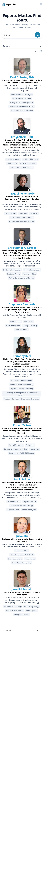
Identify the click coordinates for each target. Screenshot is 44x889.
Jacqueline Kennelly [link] (22, 193)
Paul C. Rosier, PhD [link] (22, 77)
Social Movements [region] (21, 330)
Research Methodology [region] (13, 606)
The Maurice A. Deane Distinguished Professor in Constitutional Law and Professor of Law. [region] (22, 545)
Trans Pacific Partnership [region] (21, 563)
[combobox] (19, 35)
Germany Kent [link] (22, 356)
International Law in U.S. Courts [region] (22, 555)
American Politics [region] (29, 274)
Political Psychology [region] (31, 606)
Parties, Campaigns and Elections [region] (21, 278)
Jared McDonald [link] (22, 589)
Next (37, 630)
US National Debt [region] (13, 502)
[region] (22, 81)
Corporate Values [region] (13, 510)
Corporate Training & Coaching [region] (21, 389)
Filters (37, 51)
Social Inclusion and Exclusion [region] (21, 217)
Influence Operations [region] (28, 163)
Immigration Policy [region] (30, 326)
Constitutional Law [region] (15, 559)
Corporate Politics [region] (29, 502)
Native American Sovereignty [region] (21, 94)
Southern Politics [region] (13, 274)
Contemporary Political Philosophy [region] (22, 453)
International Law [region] (21, 551)
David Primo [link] (22, 479)
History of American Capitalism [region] (21, 102)
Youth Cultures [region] (10, 213)
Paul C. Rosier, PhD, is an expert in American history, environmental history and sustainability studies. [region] (22, 88)
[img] (22, 66)
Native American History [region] (21, 98)
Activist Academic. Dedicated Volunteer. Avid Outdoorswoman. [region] (22, 316)
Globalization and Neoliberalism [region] (21, 221)
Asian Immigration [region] (13, 326)
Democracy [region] (34, 213)
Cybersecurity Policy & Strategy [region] (21, 167)
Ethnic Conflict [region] (12, 163)
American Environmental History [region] (21, 106)
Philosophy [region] (30, 445)
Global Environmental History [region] (21, 111)
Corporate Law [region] (29, 559)
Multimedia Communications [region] (21, 381)
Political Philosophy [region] (30, 159)
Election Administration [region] (12, 270)
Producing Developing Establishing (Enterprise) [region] (21, 399)
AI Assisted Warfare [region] (13, 159)
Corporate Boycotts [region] (29, 510)
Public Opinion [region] (31, 610)
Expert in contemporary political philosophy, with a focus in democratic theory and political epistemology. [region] (22, 438)
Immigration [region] (28, 322)
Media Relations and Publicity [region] (21, 385)
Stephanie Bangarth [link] (22, 304)
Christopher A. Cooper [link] (22, 247)
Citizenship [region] (23, 213)
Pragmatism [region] (34, 449)
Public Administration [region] (32, 270)
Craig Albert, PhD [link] (22, 137)
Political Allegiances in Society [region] (15, 449)
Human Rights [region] (15, 322)
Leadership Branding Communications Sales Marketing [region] (21, 394)
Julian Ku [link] (22, 536)
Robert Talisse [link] (22, 425)
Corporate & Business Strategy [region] (21, 506)
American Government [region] (14, 610)
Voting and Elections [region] (21, 614)
